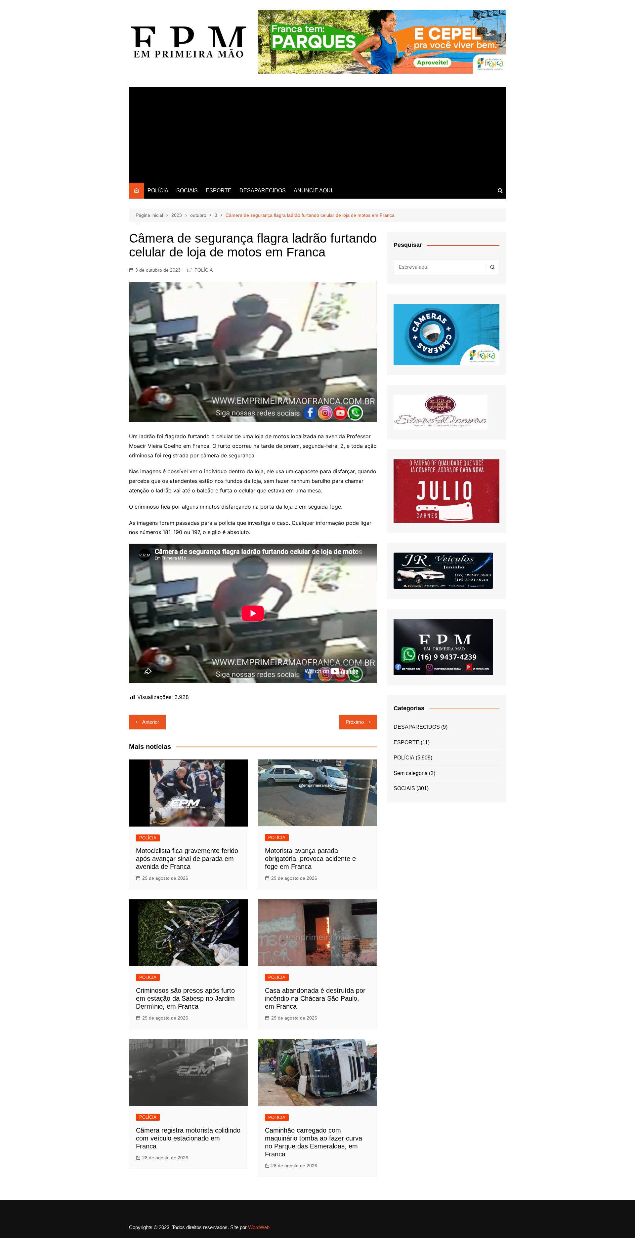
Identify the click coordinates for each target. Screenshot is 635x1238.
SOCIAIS (187, 190)
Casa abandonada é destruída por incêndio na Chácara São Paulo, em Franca (315, 998)
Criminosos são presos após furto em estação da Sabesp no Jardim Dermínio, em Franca (185, 998)
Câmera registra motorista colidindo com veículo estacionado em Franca (188, 1138)
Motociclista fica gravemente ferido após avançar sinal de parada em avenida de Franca (187, 858)
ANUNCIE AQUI (313, 190)
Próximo (355, 722)
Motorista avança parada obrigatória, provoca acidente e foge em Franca (310, 858)
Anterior (150, 722)
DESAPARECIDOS (262, 190)
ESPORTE (219, 190)
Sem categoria (411, 773)
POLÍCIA (158, 190)
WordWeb (259, 1227)
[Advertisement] (317, 133)
